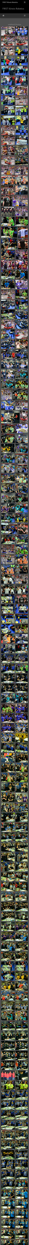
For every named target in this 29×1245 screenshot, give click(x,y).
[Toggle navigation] (25, 2)
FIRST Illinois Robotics (10, 2)
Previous (18, 24)
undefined (11, 24)
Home (3, 15)
